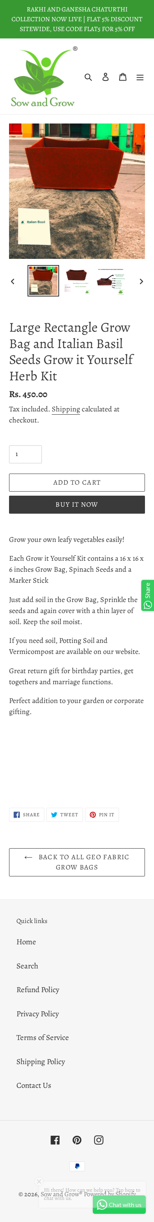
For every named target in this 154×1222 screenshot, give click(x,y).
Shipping (66, 409)
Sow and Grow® (61, 1194)
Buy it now (77, 504)
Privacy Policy (37, 1014)
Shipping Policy (40, 1061)
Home (26, 942)
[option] (43, 281)
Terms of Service (42, 1037)
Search (27, 966)
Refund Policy (37, 989)
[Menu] (140, 76)
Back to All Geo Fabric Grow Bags (83, 862)
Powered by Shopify (110, 1194)
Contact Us (33, 1085)
